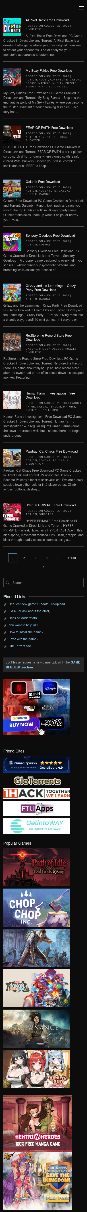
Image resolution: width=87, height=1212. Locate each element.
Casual (75, 79)
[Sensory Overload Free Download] (12, 241)
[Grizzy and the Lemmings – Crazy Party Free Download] (12, 292)
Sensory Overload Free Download (50, 235)
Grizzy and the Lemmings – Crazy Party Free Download (51, 287)
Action (31, 79)
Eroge (31, 83)
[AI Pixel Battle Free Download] (12, 26)
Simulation (35, 29)
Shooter (33, 140)
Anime (30, 406)
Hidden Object (51, 348)
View (37, 866)
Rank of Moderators (23, 618)
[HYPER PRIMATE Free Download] (12, 511)
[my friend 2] (36, 780)
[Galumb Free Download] (12, 188)
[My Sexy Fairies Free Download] (12, 76)
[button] (81, 8)
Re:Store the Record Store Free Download (49, 337)
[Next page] (43, 566)
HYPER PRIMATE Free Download (51, 505)
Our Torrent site (20, 646)
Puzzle (71, 83)
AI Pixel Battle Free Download (47, 19)
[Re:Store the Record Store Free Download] (12, 342)
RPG (55, 410)
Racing (45, 194)
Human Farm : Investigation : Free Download (50, 395)
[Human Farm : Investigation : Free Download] (12, 399)
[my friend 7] (36, 825)
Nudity (57, 83)
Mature (44, 83)
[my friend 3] (36, 793)
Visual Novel (56, 86)
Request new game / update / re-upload (37, 604)
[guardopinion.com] (36, 764)
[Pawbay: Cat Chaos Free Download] (12, 457)
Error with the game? (23, 639)
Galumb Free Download (43, 181)
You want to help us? (23, 625)
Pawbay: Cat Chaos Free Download (52, 451)
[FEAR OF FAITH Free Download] (12, 134)
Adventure (59, 79)
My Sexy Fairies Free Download (49, 70)
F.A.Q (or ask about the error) (29, 611)
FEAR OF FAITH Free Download (49, 127)
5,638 (72, 557)
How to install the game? (26, 632)
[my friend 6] (36, 808)
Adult (43, 79)
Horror (65, 137)
